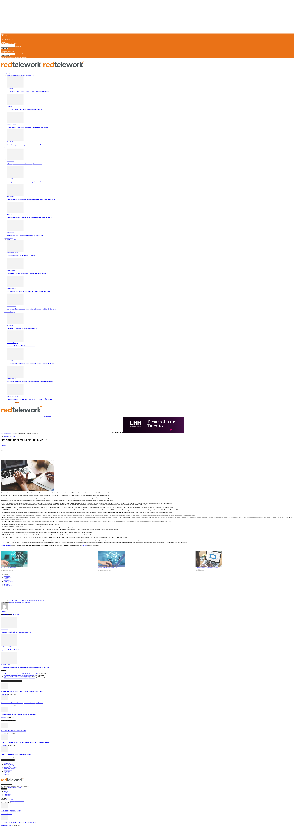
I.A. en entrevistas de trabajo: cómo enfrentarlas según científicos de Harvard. (31, 309)
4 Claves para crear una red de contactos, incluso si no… (24, 164)
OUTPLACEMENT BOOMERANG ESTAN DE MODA (25, 235)
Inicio (2, 433)
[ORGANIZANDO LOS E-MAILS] (49, 559)
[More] (65, 455)
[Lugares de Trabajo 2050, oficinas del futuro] (15, 251)
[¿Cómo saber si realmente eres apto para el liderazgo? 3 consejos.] (15, 122)
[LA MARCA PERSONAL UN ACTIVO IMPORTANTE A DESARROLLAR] (4, 739)
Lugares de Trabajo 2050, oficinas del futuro (21, 255)
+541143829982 (10, 799)
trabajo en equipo (8, 585)
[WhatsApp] (26, 455)
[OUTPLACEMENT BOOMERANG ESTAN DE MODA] (15, 230)
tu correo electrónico (20, 54)
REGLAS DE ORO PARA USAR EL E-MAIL (108, 567)
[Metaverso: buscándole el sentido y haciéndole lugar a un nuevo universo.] (15, 377)
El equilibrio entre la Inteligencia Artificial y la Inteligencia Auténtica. (28, 291)
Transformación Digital (12, 252)
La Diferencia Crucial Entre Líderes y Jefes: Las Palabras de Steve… (28, 91)
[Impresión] (43, 455)
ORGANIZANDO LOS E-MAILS (8, 567)
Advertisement (7, 794)
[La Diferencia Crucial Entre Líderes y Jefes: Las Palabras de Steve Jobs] (15, 87)
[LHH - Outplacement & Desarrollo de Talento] (153, 432)
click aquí (84, 545)
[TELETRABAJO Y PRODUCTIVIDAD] (4, 727)
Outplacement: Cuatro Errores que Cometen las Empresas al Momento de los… (32, 199)
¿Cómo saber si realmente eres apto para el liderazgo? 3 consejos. (27, 127)
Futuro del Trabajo (11, 178)
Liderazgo (31, 75)
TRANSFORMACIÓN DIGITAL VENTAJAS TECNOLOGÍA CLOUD (29, 399)
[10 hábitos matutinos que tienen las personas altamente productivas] (4, 700)
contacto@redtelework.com (14, 787)
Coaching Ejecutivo (14, 75)
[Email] (37, 455)
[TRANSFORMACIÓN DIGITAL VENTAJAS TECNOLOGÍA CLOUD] (15, 395)
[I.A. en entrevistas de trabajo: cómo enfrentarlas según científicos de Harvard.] (15, 304)
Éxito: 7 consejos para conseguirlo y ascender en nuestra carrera (27, 145)
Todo (8, 75)
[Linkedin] (31, 455)
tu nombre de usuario (20, 45)
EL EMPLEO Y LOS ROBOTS (11, 811)
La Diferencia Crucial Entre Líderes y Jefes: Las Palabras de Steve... (22, 691)
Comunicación (10, 88)
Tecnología (6, 583)
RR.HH (18, 239)
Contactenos (7, 795)
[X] (20, 455)
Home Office (12, 239)
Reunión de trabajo (8, 581)
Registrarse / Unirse (8, 39)
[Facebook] (14, 455)
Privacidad (6, 791)
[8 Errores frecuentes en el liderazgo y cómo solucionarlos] (15, 104)
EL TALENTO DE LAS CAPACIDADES (19, 602)
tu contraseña (18, 46)
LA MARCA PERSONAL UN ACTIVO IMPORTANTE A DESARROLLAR (25, 742)
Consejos (6, 578)
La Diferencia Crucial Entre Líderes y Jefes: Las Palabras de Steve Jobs (21, 673)
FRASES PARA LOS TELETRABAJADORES (16, 754)
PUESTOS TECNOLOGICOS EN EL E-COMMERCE (18, 822)
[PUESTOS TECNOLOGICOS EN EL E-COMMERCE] (4, 819)
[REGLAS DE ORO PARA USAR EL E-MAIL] (146, 559)
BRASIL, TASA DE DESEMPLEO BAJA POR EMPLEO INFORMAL (27, 600)
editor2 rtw (3, 445)
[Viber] (60, 455)
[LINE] (54, 455)
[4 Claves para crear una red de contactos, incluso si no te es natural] (15, 159)
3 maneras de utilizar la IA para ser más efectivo (22, 328)
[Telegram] (48, 455)
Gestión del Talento (8, 74)
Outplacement (7, 147)
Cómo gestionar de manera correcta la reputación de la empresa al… (28, 182)
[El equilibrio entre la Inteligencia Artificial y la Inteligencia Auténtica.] (15, 287)
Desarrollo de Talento (24, 75)
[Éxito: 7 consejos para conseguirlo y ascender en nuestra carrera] (15, 140)
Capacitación (7, 576)
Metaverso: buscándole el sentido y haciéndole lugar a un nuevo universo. (30, 381)
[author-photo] (4, 609)
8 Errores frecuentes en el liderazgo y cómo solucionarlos (24, 109)
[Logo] (22, 71)
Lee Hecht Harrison (6, 545)
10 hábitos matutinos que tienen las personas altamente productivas (20, 675)
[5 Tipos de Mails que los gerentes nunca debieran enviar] (243, 559)
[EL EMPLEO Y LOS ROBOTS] (4, 808)
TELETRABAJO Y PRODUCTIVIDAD (13, 731)
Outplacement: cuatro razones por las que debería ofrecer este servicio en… (30, 217)
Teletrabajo (6, 584)
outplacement (7, 580)
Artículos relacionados (6, 614)
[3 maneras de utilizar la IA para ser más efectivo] (15, 323)
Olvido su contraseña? (6, 49)
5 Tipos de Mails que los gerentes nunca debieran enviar (208, 567)
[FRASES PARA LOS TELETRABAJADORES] (4, 751)
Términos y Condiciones (10, 792)
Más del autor (15, 614)
